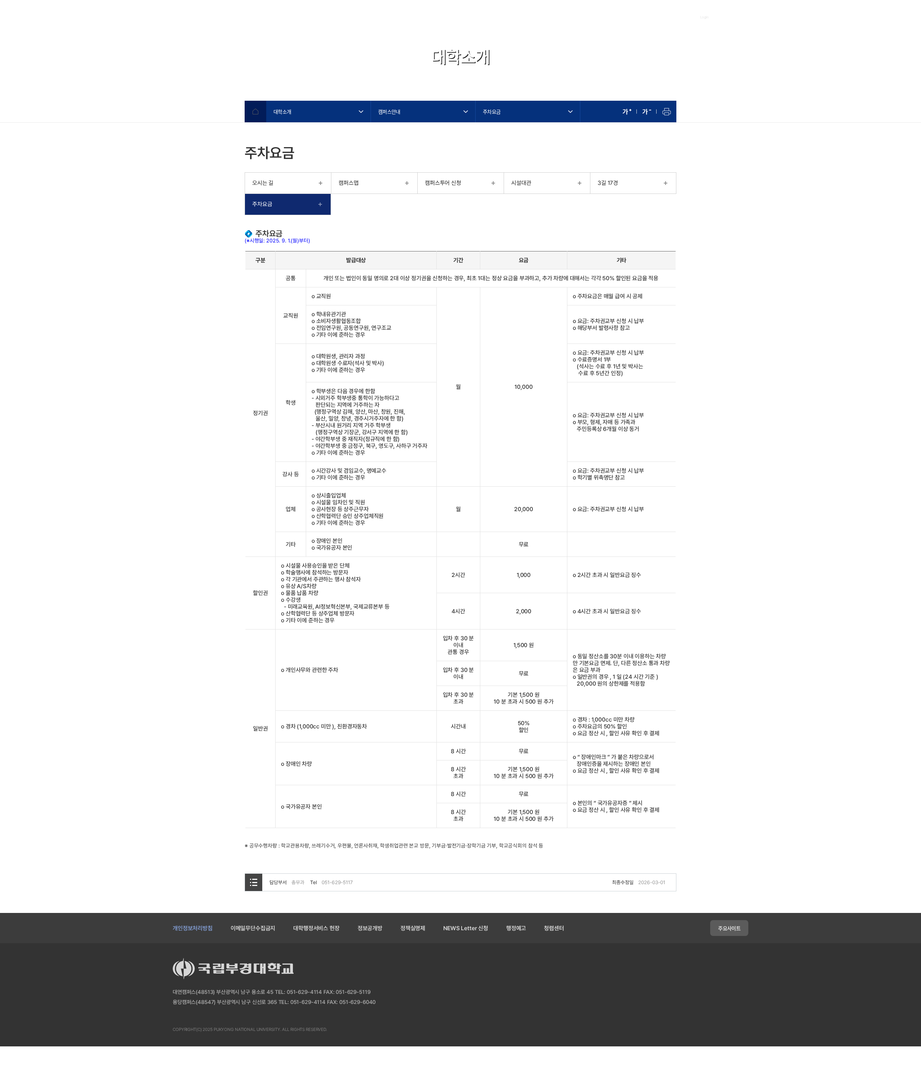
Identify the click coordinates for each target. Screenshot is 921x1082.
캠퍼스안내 (389, 111)
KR (769, 17)
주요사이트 (729, 928)
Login (704, 17)
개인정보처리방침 (193, 928)
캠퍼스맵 (348, 182)
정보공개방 (370, 928)
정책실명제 (412, 928)
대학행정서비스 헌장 (316, 928)
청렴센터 (554, 928)
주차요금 (491, 111)
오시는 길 (262, 182)
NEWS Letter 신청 (465, 928)
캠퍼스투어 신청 (443, 182)
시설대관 (521, 182)
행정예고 (516, 928)
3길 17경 (608, 182)
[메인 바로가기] (205, 17)
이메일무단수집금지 (253, 928)
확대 (627, 111)
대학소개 (282, 111)
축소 (647, 111)
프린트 (666, 111)
